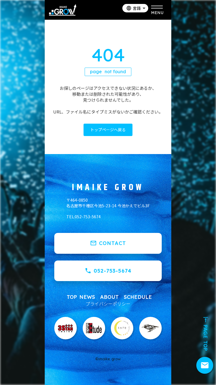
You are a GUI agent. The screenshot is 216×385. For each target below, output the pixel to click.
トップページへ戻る (108, 129)
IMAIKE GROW (108, 187)
